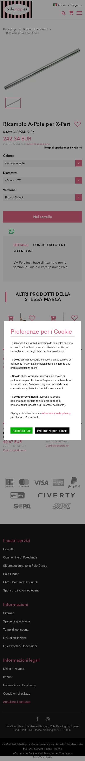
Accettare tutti (22, 431)
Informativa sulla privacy (56, 413)
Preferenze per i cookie (52, 431)
